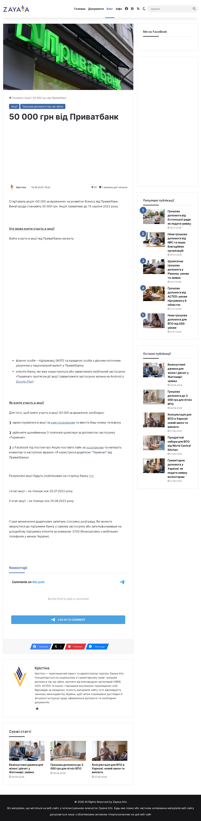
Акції (28, 97)
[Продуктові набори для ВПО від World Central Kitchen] (154, 442)
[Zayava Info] (16, 9)
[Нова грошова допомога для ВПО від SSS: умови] (154, 320)
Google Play (24, 381)
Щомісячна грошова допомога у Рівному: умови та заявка (178, 269)
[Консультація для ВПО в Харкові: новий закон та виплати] (109, 751)
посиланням (95, 447)
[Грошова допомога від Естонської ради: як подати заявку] (154, 216)
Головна (79, 8)
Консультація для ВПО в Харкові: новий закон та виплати (108, 768)
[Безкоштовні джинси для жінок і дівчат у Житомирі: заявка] (27, 751)
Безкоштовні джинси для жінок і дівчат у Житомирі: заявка (26, 768)
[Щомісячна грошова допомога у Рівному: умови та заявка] (154, 266)
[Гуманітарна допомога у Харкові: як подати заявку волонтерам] (154, 465)
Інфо (119, 8)
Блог (110, 8)
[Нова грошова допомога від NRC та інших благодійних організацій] (154, 239)
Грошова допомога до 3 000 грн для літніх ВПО (66, 766)
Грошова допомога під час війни (42, 106)
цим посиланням (63, 422)
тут (91, 476)
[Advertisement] (68, 153)
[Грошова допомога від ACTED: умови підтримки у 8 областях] (154, 293)
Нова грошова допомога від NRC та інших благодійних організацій (177, 242)
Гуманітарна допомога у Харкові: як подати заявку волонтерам (177, 468)
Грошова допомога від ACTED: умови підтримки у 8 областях (177, 296)
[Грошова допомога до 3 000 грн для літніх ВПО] (68, 751)
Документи (96, 8)
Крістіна (21, 187)
